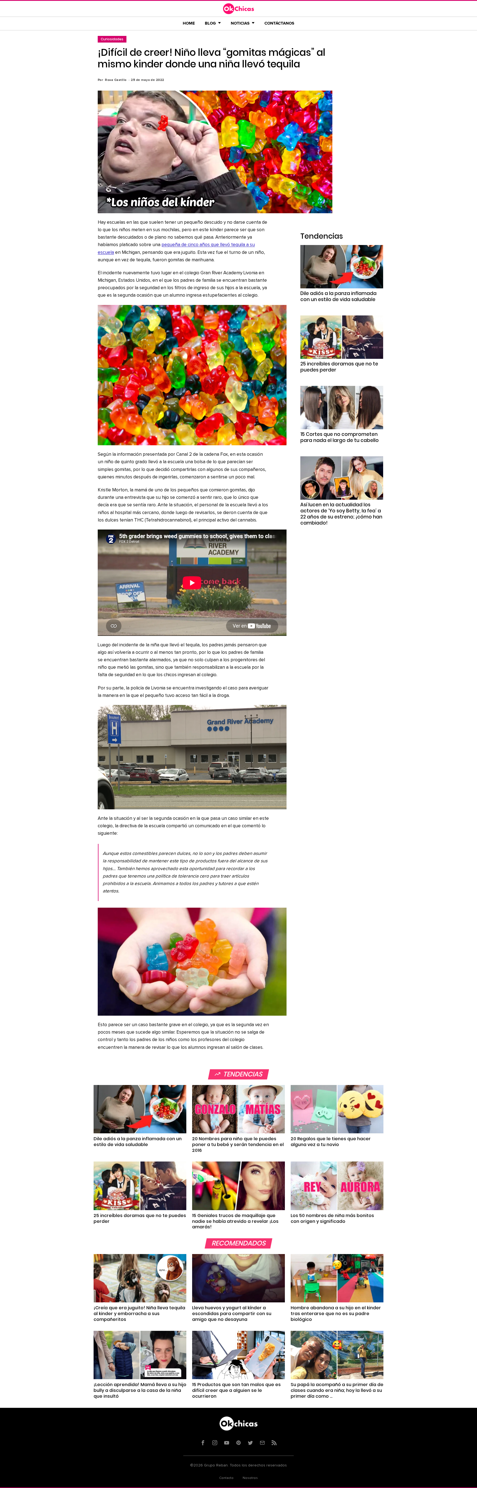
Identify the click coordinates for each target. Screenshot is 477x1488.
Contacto (226, 1478)
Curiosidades (112, 39)
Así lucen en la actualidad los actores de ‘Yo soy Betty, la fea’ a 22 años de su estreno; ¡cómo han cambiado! (341, 513)
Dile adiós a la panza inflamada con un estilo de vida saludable (338, 296)
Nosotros (250, 1478)
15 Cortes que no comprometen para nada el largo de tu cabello (339, 437)
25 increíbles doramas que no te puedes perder (339, 366)
